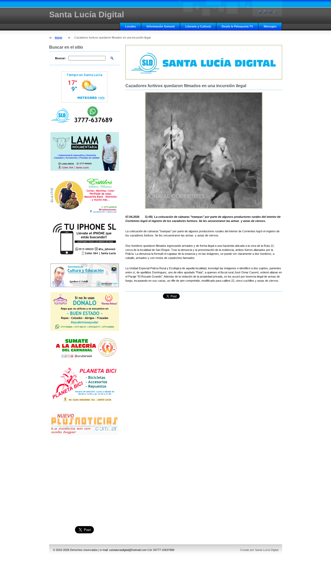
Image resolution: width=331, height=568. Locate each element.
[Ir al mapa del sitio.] (265, 11)
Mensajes (270, 26)
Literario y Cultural (198, 26)
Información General (161, 26)
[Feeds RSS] (275, 11)
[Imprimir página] (270, 11)
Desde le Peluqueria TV (237, 26)
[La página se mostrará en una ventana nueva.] (203, 150)
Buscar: (60, 58)
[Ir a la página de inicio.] (259, 11)
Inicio (58, 37)
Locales (130, 26)
